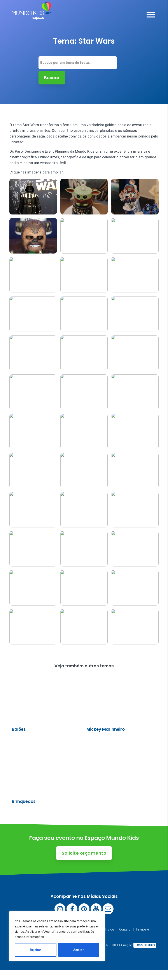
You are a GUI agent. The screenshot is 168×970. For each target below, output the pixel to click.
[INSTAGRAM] (59, 908)
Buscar (52, 78)
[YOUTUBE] (96, 908)
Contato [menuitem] (124, 929)
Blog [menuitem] (111, 929)
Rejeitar (35, 950)
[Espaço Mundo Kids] (31, 16)
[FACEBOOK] (71, 908)
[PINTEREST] (84, 908)
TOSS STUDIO (145, 945)
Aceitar (78, 950)
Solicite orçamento (84, 853)
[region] (57, 936)
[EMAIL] (108, 908)
